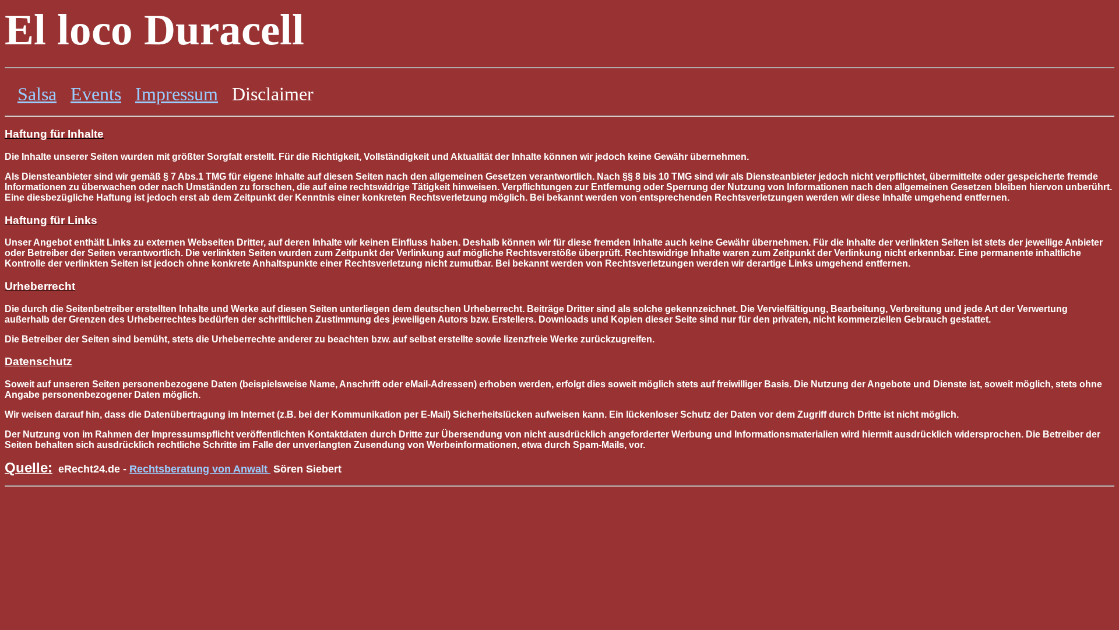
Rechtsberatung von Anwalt (198, 469)
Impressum (176, 93)
